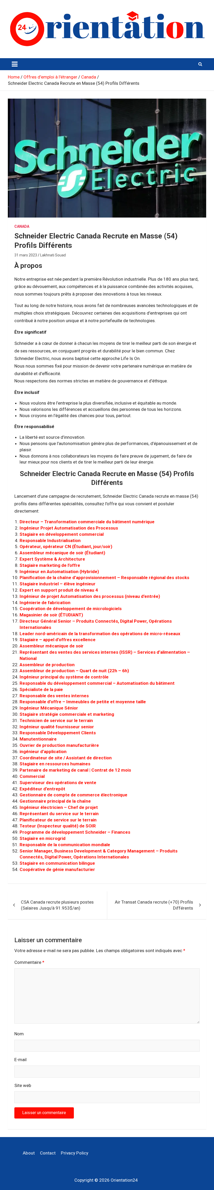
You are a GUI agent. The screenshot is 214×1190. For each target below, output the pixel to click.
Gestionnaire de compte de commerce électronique (73, 794)
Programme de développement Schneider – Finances (75, 832)
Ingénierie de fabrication (45, 602)
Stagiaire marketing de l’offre (50, 565)
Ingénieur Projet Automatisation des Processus (69, 528)
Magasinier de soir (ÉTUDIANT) (51, 614)
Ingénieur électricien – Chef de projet (59, 807)
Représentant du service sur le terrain (59, 813)
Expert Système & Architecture (52, 559)
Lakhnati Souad (53, 255)
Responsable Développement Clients (58, 732)
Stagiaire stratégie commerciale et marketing (67, 714)
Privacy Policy (74, 1153)
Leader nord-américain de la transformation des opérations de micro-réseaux (100, 633)
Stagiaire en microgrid (43, 838)
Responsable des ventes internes (54, 695)
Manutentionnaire (38, 739)
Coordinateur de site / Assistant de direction (66, 757)
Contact (48, 1153)
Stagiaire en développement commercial (62, 534)
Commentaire (29, 962)
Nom (19, 1033)
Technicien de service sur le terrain (56, 720)
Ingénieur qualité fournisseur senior (57, 726)
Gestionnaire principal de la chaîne (55, 801)
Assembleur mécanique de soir (52, 645)
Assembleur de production (47, 664)
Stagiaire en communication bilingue (57, 863)
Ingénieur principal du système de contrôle (64, 677)
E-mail (20, 1059)
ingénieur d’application (43, 751)
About (29, 1153)
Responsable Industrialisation (50, 540)
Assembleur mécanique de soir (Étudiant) (62, 552)
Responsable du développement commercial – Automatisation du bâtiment (97, 683)
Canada (21, 226)
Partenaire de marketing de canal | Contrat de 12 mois (75, 770)
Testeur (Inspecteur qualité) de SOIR (58, 825)
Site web (22, 1085)
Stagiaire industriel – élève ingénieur (58, 583)
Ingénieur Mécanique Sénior (49, 708)
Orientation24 (124, 1180)
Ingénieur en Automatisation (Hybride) (59, 571)
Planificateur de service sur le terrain (58, 819)
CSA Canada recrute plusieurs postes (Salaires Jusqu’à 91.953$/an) (57, 905)
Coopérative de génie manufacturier (57, 869)
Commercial (32, 776)
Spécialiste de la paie (41, 689)
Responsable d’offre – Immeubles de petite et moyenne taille (83, 701)
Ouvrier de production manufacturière (59, 745)
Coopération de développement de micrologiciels (71, 608)
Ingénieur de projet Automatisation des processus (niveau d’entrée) (90, 596)
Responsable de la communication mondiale (65, 844)
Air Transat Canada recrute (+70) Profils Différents (154, 905)
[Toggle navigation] (14, 64)
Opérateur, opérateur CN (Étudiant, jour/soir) (66, 546)
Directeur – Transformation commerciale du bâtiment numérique (87, 521)
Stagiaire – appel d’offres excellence (58, 639)
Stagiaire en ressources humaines (55, 763)
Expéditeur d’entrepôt (42, 788)
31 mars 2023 (25, 255)
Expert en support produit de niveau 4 (59, 590)
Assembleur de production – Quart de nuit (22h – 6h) (74, 670)
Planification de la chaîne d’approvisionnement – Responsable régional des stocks (104, 577)
